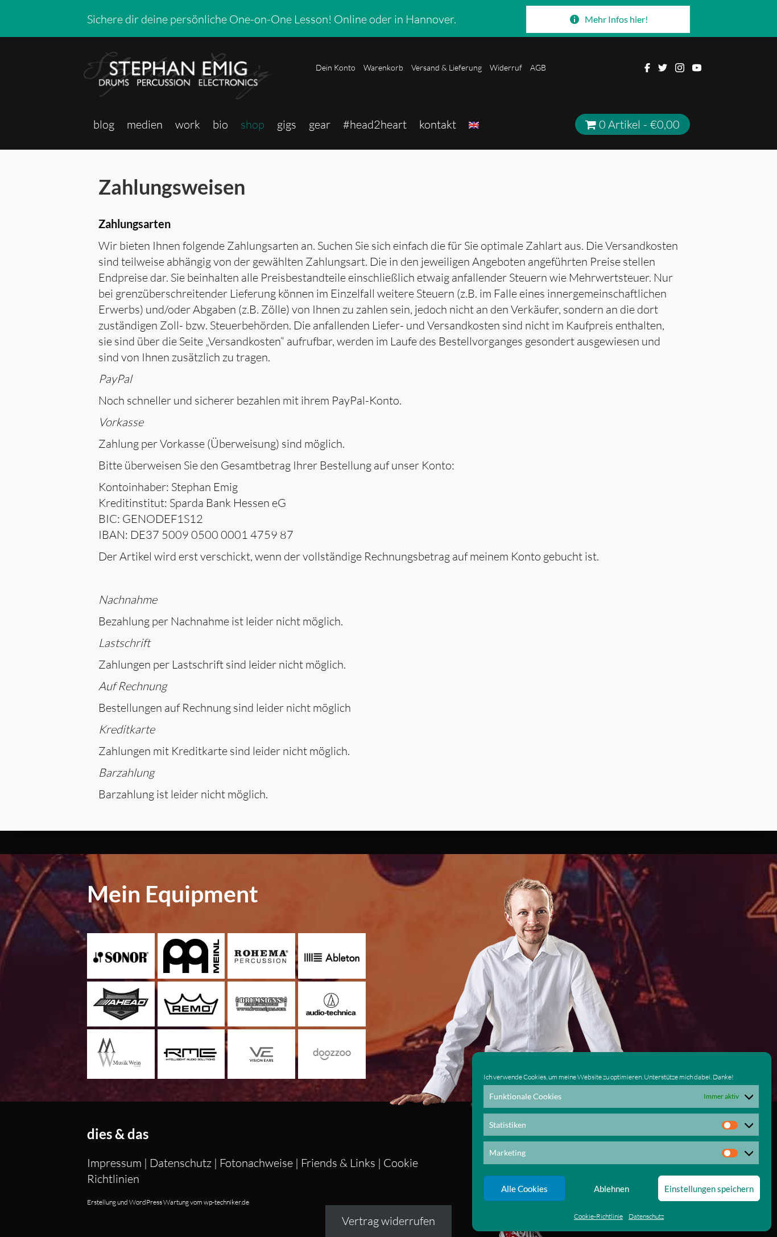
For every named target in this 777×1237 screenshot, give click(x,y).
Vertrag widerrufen (388, 1221)
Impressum (115, 1163)
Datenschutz (646, 1216)
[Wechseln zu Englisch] (473, 125)
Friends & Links (338, 1163)
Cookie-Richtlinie (598, 1216)
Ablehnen (611, 1189)
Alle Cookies (524, 1189)
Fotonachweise (256, 1163)
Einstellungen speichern (709, 1189)
